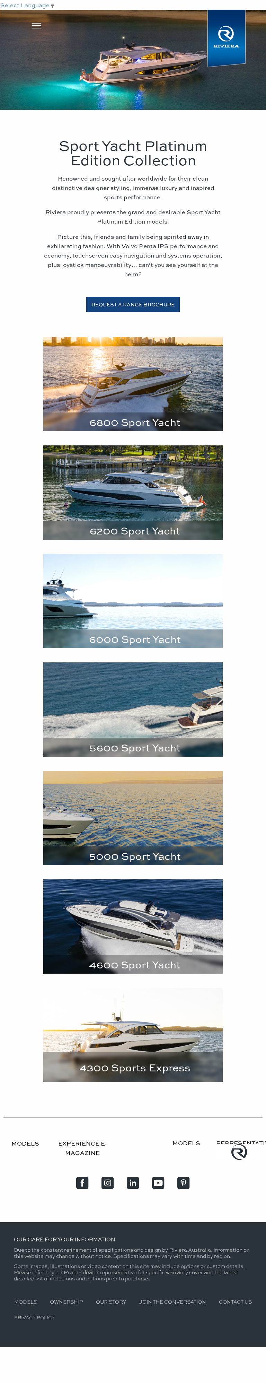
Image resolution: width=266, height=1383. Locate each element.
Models (25, 1301)
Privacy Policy (34, 1317)
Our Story (111, 1301)
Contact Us (235, 1301)
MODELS (25, 1143)
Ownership (66, 1301)
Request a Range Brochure (133, 304)
